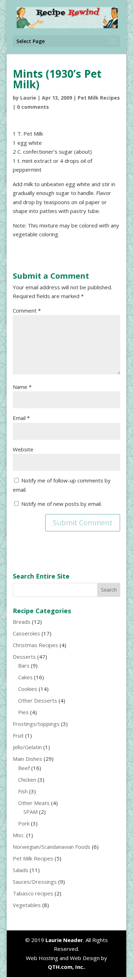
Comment (27, 310)
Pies (23, 712)
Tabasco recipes (33, 893)
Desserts (24, 656)
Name (22, 386)
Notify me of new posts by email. (61, 503)
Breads (22, 621)
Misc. (19, 835)
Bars (23, 665)
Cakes (25, 677)
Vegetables (27, 904)
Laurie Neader (64, 939)
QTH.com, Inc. (66, 966)
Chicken (27, 779)
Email (21, 417)
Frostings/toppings (36, 723)
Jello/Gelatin (27, 747)
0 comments (33, 106)
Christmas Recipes (35, 645)
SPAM (30, 811)
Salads (20, 870)
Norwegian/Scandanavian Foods (51, 846)
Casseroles (26, 633)
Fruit (18, 735)
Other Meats (34, 802)
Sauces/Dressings (35, 881)
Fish (23, 791)
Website (23, 449)
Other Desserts (37, 700)
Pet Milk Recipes (99, 97)
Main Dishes (27, 758)
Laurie (28, 97)
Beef (24, 767)
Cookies (27, 688)
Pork (23, 823)
